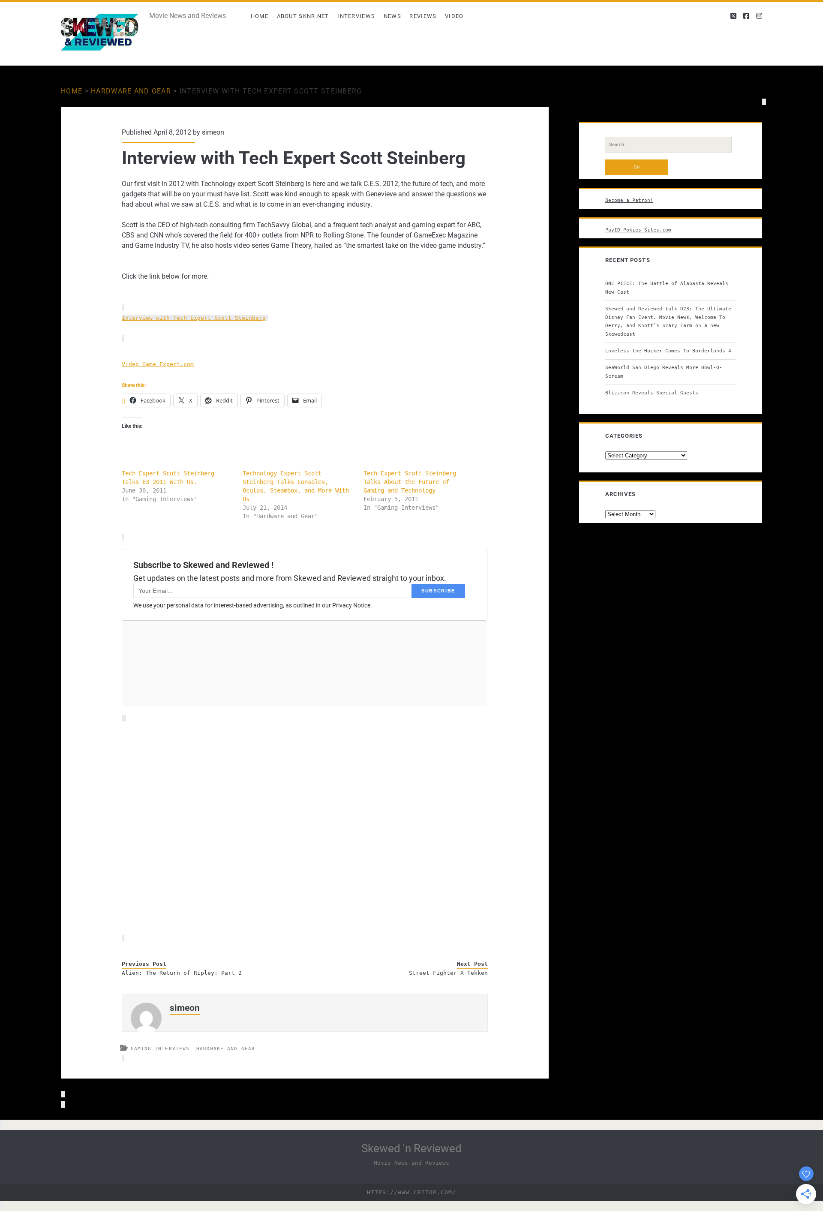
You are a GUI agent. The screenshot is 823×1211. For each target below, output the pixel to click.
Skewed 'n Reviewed (411, 1148)
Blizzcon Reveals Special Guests (651, 392)
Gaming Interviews (160, 1048)
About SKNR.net (303, 16)
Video (454, 16)
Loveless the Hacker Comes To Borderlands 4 (668, 350)
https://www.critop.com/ (411, 1192)
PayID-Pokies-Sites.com (638, 229)
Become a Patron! (629, 200)
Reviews (422, 16)
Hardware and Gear (131, 91)
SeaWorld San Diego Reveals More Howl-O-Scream (663, 372)
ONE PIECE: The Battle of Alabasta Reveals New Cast (666, 287)
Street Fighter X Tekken (448, 973)
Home (259, 16)
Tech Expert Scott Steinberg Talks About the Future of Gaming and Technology (409, 482)
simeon (213, 132)
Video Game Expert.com (158, 364)
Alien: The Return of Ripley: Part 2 (182, 973)
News (392, 16)
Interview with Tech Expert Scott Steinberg (194, 318)
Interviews (356, 16)
